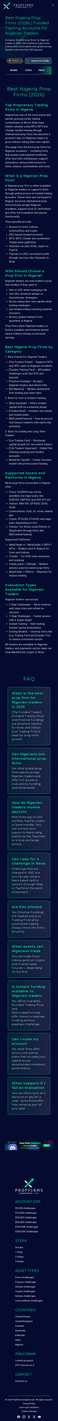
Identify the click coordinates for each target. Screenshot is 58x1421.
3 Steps (19, 1261)
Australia (20, 1330)
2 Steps (19, 1256)
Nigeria (19, 1344)
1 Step (19, 1252)
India (18, 1340)
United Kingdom (24, 1321)
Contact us (21, 1381)
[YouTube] (39, 1416)
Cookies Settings (29, 1411)
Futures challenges (25, 1282)
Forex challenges (24, 1277)
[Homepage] (18, 6)
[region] (29, 73)
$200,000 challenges (26, 1231)
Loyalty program (24, 1360)
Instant (19, 1247)
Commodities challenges (29, 1300)
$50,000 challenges (26, 1222)
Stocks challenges (25, 1286)
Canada (19, 1326)
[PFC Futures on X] (34, 1416)
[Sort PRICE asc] (47, 69)
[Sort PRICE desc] (47, 71)
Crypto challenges (25, 1291)
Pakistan (20, 1335)
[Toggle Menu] (53, 5)
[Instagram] (23, 1416)
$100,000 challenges (26, 1227)
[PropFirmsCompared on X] (29, 1416)
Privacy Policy (29, 1404)
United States (22, 1316)
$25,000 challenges (26, 1217)
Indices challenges (25, 1296)
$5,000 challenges (25, 1208)
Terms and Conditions (29, 1407)
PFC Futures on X (24, 1365)
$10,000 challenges (26, 1213)
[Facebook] (18, 1416)
